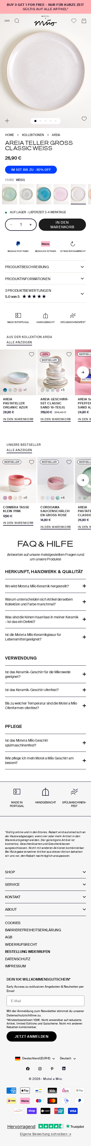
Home (9, 135)
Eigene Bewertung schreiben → (45, 1134)
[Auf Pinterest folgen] (52, 1069)
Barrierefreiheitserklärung (33, 930)
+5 (62, 390)
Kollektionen (33, 135)
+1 (24, 390)
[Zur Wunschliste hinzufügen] (84, 119)
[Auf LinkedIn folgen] (63, 1068)
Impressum (15, 966)
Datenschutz (17, 959)
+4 (62, 498)
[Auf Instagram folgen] (40, 1069)
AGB (8, 937)
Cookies (12, 923)
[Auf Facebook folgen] (28, 1069)
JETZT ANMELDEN (32, 1036)
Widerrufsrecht (21, 944)
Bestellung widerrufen (27, 951)
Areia (56, 135)
